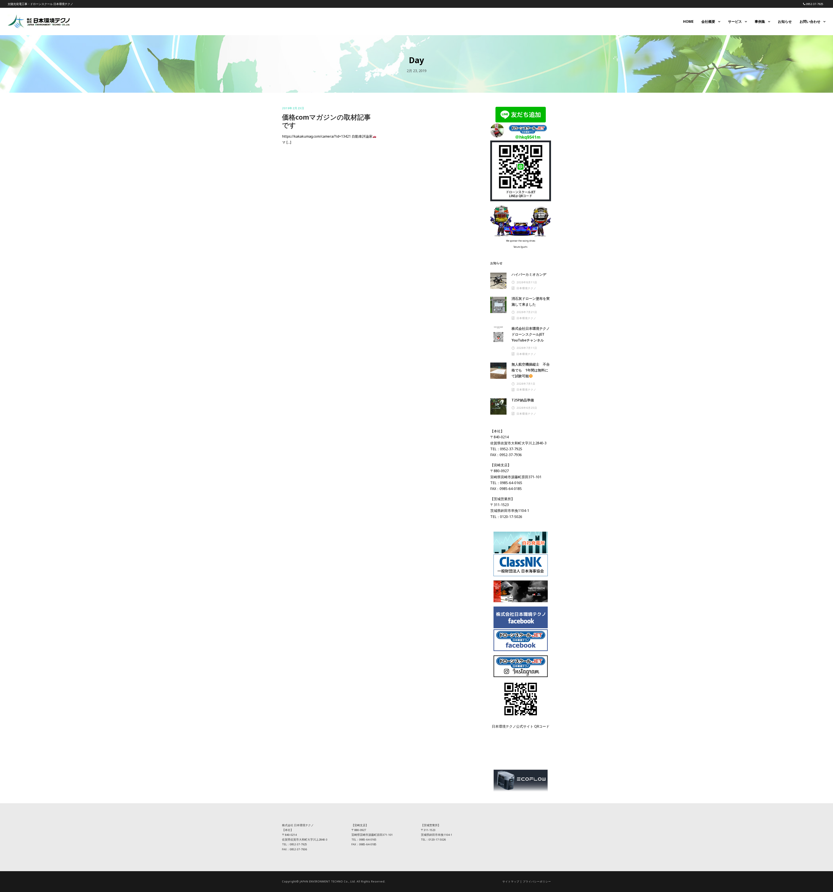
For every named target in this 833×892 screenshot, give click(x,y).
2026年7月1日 (526, 384)
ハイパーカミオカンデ (529, 274)
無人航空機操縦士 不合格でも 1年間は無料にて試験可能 (531, 370)
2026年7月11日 (527, 348)
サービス (735, 21)
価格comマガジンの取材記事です (326, 121)
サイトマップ (510, 881)
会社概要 (708, 21)
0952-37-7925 (814, 4)
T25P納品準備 (523, 400)
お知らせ (785, 21)
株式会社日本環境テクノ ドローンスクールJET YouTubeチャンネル (532, 334)
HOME (688, 21)
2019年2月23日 (293, 108)
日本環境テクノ (526, 288)
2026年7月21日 (527, 312)
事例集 (760, 21)
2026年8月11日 (527, 282)
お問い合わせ (810, 21)
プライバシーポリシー (537, 881)
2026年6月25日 (527, 408)
